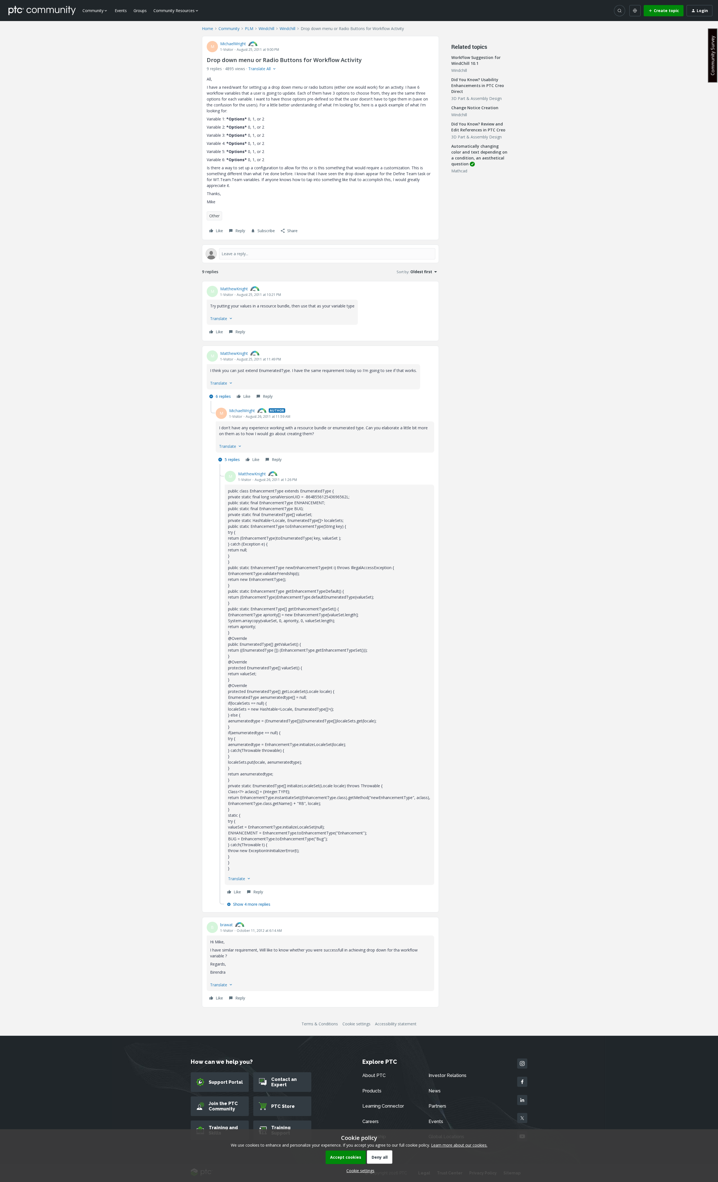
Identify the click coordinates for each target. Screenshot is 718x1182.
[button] (664, 10)
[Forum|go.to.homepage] (42, 10)
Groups (140, 10)
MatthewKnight (234, 288)
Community (229, 28)
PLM (249, 28)
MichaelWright (233, 43)
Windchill (266, 28)
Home (207, 28)
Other (214, 215)
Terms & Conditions (320, 1023)
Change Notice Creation (474, 107)
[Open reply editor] (320, 254)
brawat (226, 924)
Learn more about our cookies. (459, 1145)
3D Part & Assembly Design (476, 98)
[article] (320, 311)
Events (121, 10)
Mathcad (459, 171)
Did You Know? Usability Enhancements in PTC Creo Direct (477, 85)
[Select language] (635, 10)
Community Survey (713, 55)
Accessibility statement (395, 1023)
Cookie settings (356, 1023)
